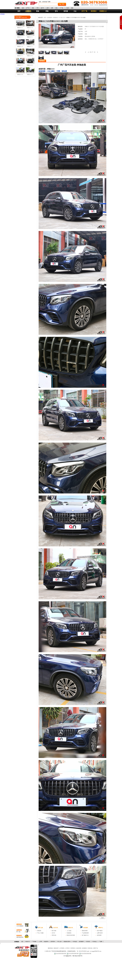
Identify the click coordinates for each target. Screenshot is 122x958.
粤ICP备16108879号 (77, 956)
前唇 (52, 8)
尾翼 (56, 8)
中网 (37, 8)
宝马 (56, 11)
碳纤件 (42, 8)
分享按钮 (2, 14)
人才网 (40, 941)
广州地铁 (34, 941)
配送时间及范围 (71, 935)
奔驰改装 (55, 17)
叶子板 (61, 8)
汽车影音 (88, 941)
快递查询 (46, 941)
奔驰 (47, 11)
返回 (102, 917)
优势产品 (95, 948)
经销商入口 (103, 11)
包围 (23, 8)
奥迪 (37, 11)
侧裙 (72, 8)
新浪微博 (81, 941)
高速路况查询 (67, 941)
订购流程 (39, 930)
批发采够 (78, 948)
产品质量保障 (85, 933)
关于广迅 (84, 11)
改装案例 (28, 11)
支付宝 (53, 933)
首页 (19, 11)
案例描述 (42, 61)
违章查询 (52, 941)
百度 (22, 941)
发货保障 (99, 935)
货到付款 (54, 935)
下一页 (93, 52)
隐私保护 (56, 948)
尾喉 (33, 8)
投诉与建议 (100, 930)
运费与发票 (100, 933)
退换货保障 (84, 930)
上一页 (89, 52)
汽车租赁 (74, 941)
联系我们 (94, 11)
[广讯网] (26, 3)
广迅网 (100, 941)
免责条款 (50, 948)
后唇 (47, 8)
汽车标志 (94, 941)
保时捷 (66, 11)
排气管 (28, 8)
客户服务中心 (85, 935)
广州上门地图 (40, 933)
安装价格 (90, 948)
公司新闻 (61, 948)
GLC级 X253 (62, 17)
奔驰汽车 (27, 941)
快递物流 (69, 933)
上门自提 (69, 930)
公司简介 (67, 948)
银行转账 (54, 930)
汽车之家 (59, 941)
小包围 (67, 8)
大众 (75, 11)
